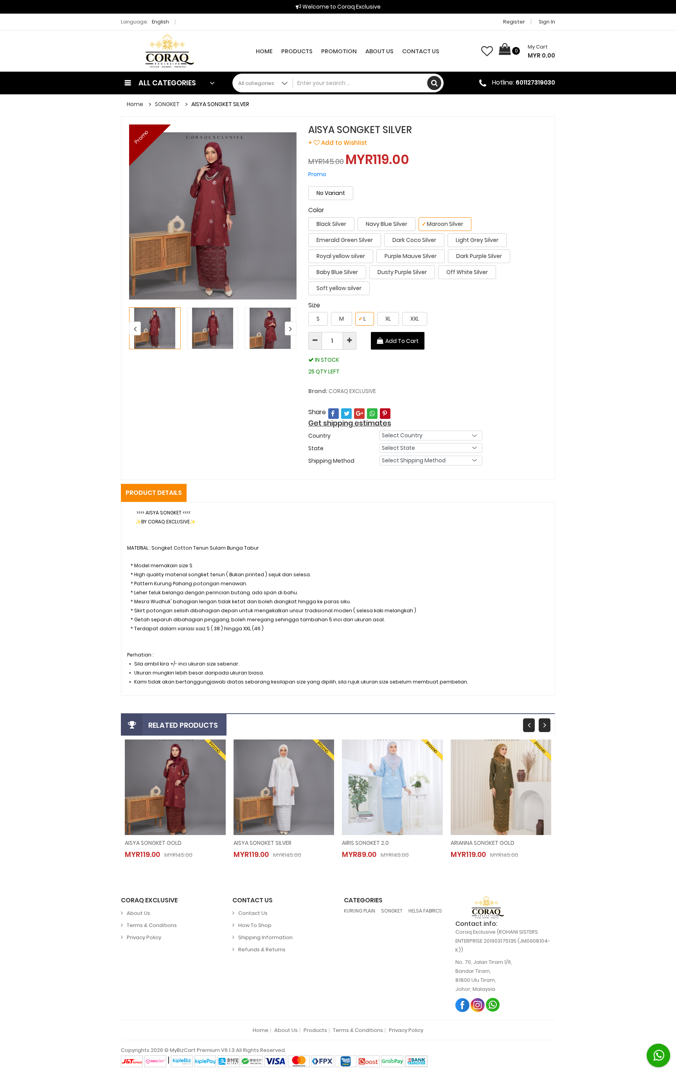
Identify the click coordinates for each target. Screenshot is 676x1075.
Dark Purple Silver (479, 256)
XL (388, 319)
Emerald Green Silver (344, 240)
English (161, 21)
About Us (379, 51)
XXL (414, 319)
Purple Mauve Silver (411, 256)
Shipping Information (265, 937)
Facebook (462, 1004)
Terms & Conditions (152, 925)
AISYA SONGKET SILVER (262, 843)
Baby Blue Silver (337, 272)
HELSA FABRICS (425, 910)
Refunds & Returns (262, 949)
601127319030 (535, 82)
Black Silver (331, 224)
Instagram (478, 1004)
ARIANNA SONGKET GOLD (482, 843)
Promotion (339, 51)
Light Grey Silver (477, 240)
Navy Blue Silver (386, 224)
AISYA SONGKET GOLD (153, 843)
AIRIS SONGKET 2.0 (365, 843)
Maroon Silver (442, 224)
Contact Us (420, 51)
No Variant (330, 193)
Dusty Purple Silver (402, 272)
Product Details (154, 492)
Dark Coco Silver (414, 240)
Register (514, 21)
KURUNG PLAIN (359, 910)
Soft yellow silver (338, 288)
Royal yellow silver (340, 256)
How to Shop (254, 925)
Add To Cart (402, 341)
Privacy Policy (144, 937)
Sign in (547, 21)
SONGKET (167, 104)
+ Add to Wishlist (337, 143)
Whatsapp (493, 1004)
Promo (141, 137)
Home (264, 51)
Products (297, 51)
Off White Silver (467, 272)
